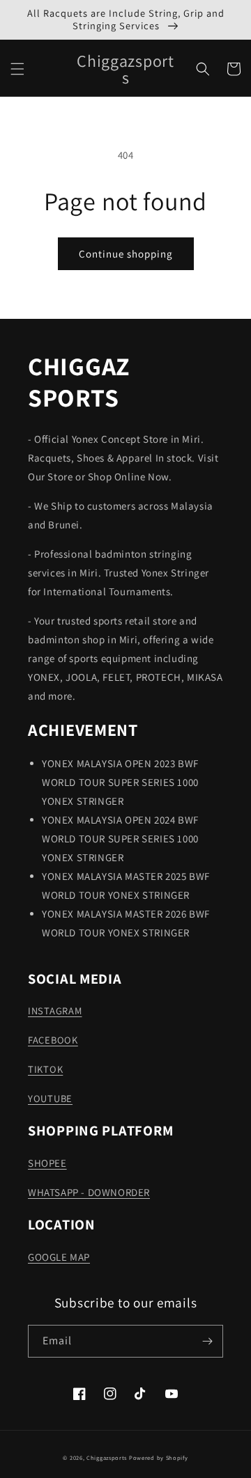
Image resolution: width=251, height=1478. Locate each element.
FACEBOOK (53, 1039)
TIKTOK (45, 1069)
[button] (17, 69)
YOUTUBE (50, 1098)
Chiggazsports (107, 1457)
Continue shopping (126, 253)
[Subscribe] (207, 1341)
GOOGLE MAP (59, 1257)
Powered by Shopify (158, 1457)
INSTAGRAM (55, 1010)
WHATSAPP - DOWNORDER (89, 1192)
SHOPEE (47, 1163)
